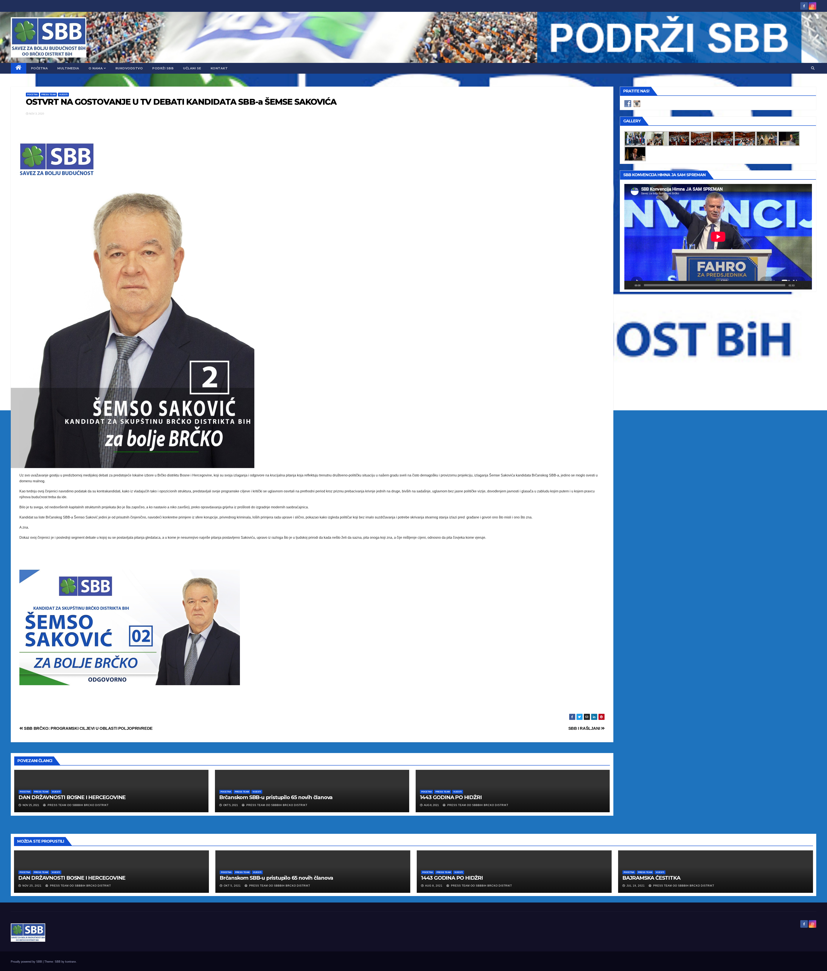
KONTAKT (219, 68)
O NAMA (96, 68)
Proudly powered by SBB (27, 961)
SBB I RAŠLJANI (584, 728)
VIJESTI (63, 94)
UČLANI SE (192, 68)
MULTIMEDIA (68, 68)
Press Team (48, 94)
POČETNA (39, 68)
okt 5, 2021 (232, 885)
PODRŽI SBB (163, 68)
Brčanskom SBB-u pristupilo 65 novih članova (276, 797)
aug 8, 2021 (434, 885)
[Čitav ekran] (806, 285)
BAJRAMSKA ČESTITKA (651, 878)
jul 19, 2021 (635, 885)
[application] (718, 236)
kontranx (70, 961)
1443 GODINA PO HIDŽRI (451, 797)
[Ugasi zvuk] (799, 285)
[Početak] (630, 285)
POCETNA (32, 94)
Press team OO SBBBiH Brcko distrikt (78, 805)
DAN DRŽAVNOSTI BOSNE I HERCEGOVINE (72, 797)
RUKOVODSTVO (129, 68)
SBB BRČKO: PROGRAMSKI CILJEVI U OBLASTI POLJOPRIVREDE (88, 728)
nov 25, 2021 (32, 885)
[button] (813, 68)
